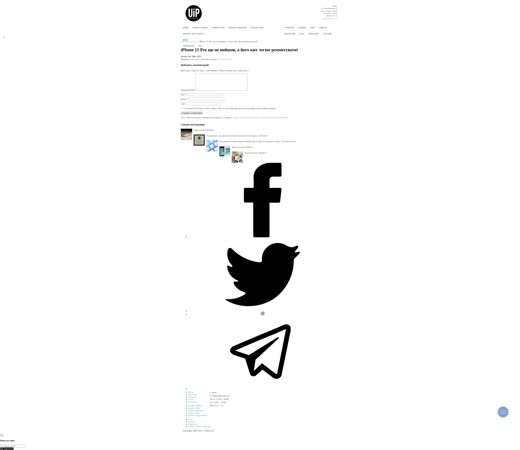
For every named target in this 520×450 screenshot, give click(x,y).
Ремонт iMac (257, 28)
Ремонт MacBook (238, 28)
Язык (185, 40)
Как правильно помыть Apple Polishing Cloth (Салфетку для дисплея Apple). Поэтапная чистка (257, 141)
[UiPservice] (196, 10)
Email (184, 99)
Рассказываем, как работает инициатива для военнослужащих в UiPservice (236, 136)
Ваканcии (289, 34)
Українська (188, 46)
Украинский (225, 59)
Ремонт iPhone (200, 28)
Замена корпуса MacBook (204, 130)
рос (200, 46)
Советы (323, 28)
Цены (185, 28)
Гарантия (289, 28)
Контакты (313, 34)
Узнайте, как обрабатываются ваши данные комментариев (260, 117)
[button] (260, 52)
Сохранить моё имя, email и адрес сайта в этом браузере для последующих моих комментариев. (230, 108)
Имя (184, 94)
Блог (312, 28)
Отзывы (302, 28)
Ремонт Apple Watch (193, 34)
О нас (301, 34)
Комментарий (188, 90)
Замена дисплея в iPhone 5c (255, 153)
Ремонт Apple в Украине (199, 426)
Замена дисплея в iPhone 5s (243, 147)
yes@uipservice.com (329, 19)
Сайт (183, 104)
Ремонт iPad (218, 28)
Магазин (327, 34)
